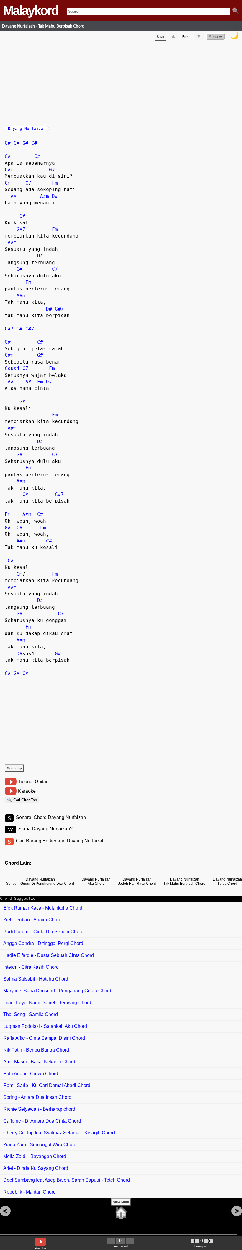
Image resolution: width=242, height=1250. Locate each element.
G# (8, 143)
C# (16, 143)
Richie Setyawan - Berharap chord (39, 1109)
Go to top (14, 768)
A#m (44, 196)
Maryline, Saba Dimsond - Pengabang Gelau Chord (57, 990)
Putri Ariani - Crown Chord (30, 1073)
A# (14, 196)
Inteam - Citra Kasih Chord (31, 967)
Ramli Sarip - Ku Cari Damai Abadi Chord (46, 1085)
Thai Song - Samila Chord (30, 1014)
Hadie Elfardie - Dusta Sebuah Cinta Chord (48, 955)
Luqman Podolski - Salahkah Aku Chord (45, 1026)
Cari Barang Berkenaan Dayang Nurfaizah (60, 840)
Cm (8, 183)
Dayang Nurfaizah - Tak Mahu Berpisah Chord (43, 26)
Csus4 (12, 368)
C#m (9, 169)
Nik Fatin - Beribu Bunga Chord (36, 1049)
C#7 (9, 329)
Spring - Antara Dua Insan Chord (37, 1097)
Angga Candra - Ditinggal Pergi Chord (43, 943)
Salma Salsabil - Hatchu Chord (35, 978)
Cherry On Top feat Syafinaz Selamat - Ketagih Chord (59, 1132)
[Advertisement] (123, 82)
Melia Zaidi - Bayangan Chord (34, 1156)
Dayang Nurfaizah (27, 128)
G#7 (21, 229)
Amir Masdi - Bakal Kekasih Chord (39, 1061)
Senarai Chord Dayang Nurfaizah (51, 817)
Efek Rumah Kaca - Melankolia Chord (42, 907)
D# (55, 196)
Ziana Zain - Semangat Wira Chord (39, 1144)
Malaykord (30, 10)
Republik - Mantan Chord (29, 1191)
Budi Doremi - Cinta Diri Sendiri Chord (43, 931)
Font (186, 36)
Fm (55, 183)
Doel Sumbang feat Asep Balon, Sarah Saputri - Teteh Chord (66, 1180)
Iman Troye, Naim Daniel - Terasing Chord (47, 1002)
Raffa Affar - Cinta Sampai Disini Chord (44, 1038)
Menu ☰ (215, 36)
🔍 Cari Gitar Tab (22, 800)
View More (121, 1202)
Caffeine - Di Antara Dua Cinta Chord (42, 1120)
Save (160, 36)
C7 (28, 183)
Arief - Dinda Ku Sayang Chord (35, 1168)
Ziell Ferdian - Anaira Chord (32, 919)
